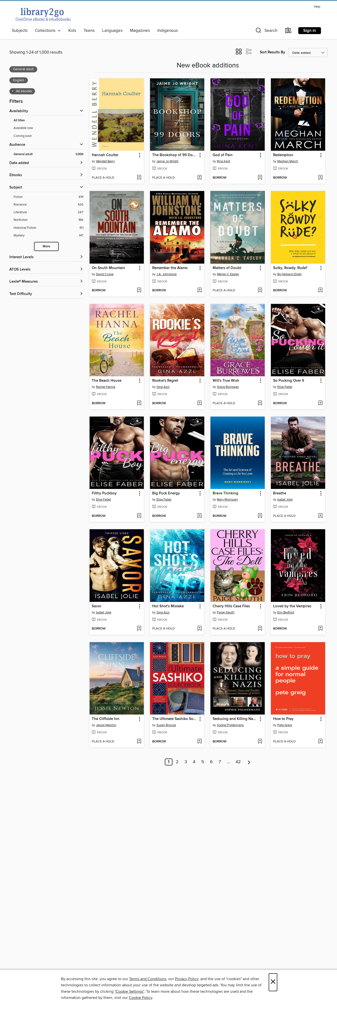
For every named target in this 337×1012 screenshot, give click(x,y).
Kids (72, 30)
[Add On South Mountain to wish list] (139, 290)
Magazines (140, 30)
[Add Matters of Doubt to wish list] (260, 290)
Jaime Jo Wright (167, 161)
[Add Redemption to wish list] (320, 178)
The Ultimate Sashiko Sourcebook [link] (174, 719)
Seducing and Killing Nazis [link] (235, 719)
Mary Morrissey (227, 500)
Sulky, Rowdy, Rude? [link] (290, 268)
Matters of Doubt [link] (227, 268)
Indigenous (167, 30)
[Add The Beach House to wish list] (139, 403)
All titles (19, 120)
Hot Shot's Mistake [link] (168, 606)
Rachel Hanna (105, 387)
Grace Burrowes (228, 387)
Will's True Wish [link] (226, 381)
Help (317, 7)
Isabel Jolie (285, 500)
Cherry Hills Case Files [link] (231, 606)
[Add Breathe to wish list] (320, 516)
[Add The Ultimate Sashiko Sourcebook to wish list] (199, 741)
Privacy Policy (186, 978)
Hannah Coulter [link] (105, 155)
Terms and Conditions (147, 978)
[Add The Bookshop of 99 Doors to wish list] (199, 178)
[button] (266, 31)
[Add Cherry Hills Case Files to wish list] (260, 629)
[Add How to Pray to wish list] (320, 741)
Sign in (309, 30)
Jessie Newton (106, 725)
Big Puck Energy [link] (166, 493)
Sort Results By (272, 52)
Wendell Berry (105, 161)
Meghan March (287, 161)
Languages (112, 30)
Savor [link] (96, 606)
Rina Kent (223, 161)
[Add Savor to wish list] (139, 629)
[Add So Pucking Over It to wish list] (320, 403)
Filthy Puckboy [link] (104, 493)
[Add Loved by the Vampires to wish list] (320, 629)
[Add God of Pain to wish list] (260, 178)
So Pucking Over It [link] (288, 381)
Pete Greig (284, 725)
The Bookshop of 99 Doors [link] (174, 155)
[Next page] (249, 762)
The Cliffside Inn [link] (105, 719)
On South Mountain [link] (108, 268)
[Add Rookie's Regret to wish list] (199, 403)
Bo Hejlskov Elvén (289, 274)
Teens (89, 30)
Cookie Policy (140, 997)
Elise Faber (284, 387)
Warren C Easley (228, 274)
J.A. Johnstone (166, 274)
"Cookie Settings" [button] (129, 991)
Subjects (20, 30)
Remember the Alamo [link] (170, 268)
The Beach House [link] (106, 381)
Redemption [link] (283, 155)
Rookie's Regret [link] (165, 381)
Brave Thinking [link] (225, 493)
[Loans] (288, 31)
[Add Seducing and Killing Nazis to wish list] (260, 741)
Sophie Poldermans (230, 725)
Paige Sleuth (225, 612)
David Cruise (104, 274)
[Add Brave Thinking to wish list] (260, 516)
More (46, 246)
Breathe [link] (279, 493)
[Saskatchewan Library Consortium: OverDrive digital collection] (42, 14)
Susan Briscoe (166, 725)
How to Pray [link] (283, 719)
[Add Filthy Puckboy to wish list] (139, 516)
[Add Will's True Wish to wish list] (260, 403)
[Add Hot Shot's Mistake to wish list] (199, 629)
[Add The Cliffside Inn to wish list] (139, 741)
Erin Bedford (285, 612)
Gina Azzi (162, 387)
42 (238, 762)
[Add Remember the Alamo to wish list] (199, 290)
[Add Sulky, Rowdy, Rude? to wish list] (320, 290)
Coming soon (23, 136)
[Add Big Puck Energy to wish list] (199, 516)
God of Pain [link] (223, 155)
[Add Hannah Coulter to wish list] (139, 178)
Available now (23, 128)
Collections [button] (46, 30)
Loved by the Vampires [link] (292, 606)
